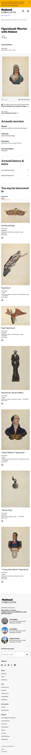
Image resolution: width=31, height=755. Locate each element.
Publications (4, 739)
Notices (3, 749)
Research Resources (7, 175)
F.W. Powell (4, 48)
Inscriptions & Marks (7, 170)
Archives (3, 733)
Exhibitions (4, 699)
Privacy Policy (4, 751)
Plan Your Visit (5, 687)
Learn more (15, 5)
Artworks (7, 20)
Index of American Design (8, 135)
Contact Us (4, 680)
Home (2, 20)
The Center (4, 724)
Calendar (3, 690)
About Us (3, 673)
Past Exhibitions (5, 736)
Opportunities (5, 710)
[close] (29, 2)
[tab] (5, 197)
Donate (3, 707)
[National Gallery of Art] (15, 601)
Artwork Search (5, 721)
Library (3, 730)
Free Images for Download (8, 718)
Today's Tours (5, 693)
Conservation (4, 727)
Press (2, 676)
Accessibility (4, 696)
